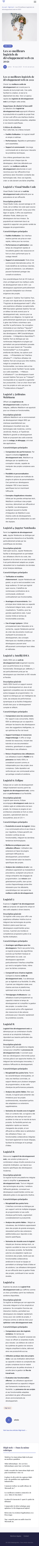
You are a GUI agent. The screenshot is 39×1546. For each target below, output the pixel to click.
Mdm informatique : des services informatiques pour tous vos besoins (17, 1465)
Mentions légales (15, 1536)
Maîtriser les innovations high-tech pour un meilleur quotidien (18, 1458)
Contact (26, 1536)
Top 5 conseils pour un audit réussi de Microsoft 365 (17, 1520)
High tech (11, 7)
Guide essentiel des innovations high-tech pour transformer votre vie (19, 1471)
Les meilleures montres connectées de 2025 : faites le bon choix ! (17, 1494)
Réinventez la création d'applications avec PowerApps (19, 1514)
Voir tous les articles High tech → (15, 1430)
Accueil (4, 7)
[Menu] (35, 1)
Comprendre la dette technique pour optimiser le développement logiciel (17, 1507)
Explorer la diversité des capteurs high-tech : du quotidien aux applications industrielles (18, 1479)
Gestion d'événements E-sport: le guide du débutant (19, 1500)
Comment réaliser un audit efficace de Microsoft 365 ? (17, 1487)
